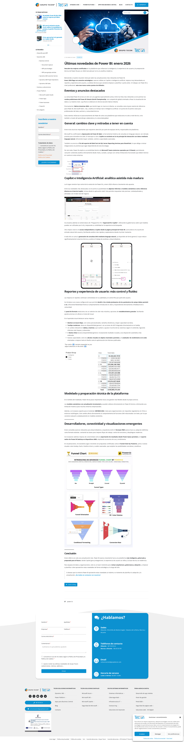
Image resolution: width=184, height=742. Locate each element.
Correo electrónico (44, 134)
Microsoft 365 (86, 697)
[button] (180, 717)
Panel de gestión (141, 697)
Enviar (64, 671)
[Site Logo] (63, 4)
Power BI (79, 57)
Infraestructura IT (114, 701)
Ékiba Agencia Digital (141, 688)
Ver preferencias (173, 734)
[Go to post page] (38, 17)
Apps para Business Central (107, 5)
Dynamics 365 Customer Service (48, 76)
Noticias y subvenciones (44, 87)
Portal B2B (139, 701)
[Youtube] (37, 696)
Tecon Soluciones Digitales (89, 688)
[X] (34, 696)
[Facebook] (30, 696)
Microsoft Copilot (87, 701)
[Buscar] (145, 12)
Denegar (158, 734)
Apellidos (67, 622)
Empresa (44, 629)
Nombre (41, 127)
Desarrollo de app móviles (144, 693)
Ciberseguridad (114, 697)
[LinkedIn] (45, 696)
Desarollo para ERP (42, 53)
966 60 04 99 (117, 648)
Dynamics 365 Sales (45, 83)
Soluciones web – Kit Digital (145, 710)
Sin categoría (40, 110)
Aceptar (142, 734)
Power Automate (44, 102)
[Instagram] (41, 696)
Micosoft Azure (87, 693)
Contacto (129, 5)
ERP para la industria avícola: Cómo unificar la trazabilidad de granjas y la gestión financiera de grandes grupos (48, 28)
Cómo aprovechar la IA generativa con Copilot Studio (51, 38)
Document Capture (47, 65)
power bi (70, 601)
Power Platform (88, 5)
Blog (120, 5)
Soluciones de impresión (117, 710)
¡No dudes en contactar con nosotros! (88, 575)
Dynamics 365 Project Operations (48, 80)
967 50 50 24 (112, 646)
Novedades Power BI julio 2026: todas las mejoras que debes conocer (50, 17)
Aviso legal (169, 738)
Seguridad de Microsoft (89, 706)
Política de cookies (148, 738)
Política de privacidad (160, 738)
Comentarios (45, 643)
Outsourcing (113, 706)
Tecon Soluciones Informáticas (65, 688)
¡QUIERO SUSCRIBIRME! (48, 162)
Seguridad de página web (144, 706)
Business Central (44, 61)
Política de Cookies (44, 157)
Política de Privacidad (45, 155)
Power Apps (42, 98)
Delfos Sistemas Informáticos (118, 688)
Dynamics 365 (74, 5)
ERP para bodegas (47, 68)
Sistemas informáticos (116, 693)
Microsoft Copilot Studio (46, 95)
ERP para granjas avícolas (49, 72)
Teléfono (67, 629)
